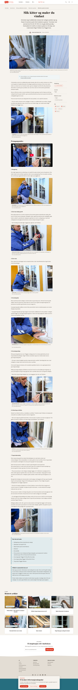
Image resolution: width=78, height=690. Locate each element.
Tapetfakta (49, 665)
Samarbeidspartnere (22, 665)
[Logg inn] (69, 2)
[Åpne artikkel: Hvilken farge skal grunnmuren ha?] (39, 602)
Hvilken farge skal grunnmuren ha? (39, 611)
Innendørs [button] (21, 2)
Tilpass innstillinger (34, 686)
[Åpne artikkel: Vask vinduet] (39, 622)
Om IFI (20, 662)
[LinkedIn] (43, 675)
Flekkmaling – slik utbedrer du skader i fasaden (15, 611)
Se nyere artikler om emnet (26, 77)
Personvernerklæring (22, 668)
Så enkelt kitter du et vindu (15, 630)
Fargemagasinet (50, 662)
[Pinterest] (40, 675)
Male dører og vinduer (32, 8)
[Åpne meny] (72, 2)
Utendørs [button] (27, 2)
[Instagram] (35, 675)
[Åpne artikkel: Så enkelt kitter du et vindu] (16, 622)
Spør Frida (35, 662)
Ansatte (20, 663)
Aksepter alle (42, 686)
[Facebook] (33, 675)
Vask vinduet (39, 630)
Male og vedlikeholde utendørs (21, 8)
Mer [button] (33, 2)
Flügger (55, 91)
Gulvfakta (49, 663)
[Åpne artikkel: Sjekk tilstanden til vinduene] (62, 602)
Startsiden (7, 8)
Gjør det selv (12, 8)
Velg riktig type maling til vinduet (62, 630)
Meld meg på (49, 649)
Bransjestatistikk (36, 663)
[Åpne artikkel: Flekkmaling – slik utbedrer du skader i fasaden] (16, 602)
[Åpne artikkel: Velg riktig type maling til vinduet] (62, 622)
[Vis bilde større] (39, 52)
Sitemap (20, 671)
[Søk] (66, 2)
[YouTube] (45, 675)
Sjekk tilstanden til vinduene (62, 611)
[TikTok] (38, 675)
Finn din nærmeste (36, 665)
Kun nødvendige (24, 686)
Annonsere (21, 666)
